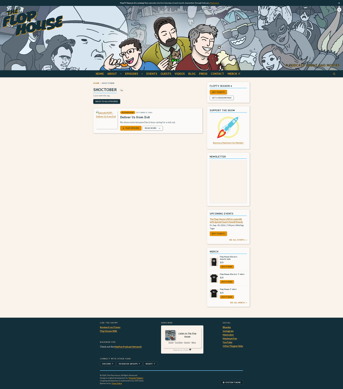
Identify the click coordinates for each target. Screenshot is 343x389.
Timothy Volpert (135, 378)
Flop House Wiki (108, 331)
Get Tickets (218, 92)
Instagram (228, 331)
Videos (180, 73)
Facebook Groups (128, 364)
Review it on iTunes (110, 327)
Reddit (151, 364)
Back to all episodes (107, 101)
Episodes (131, 73)
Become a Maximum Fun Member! (228, 143)
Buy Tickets (218, 234)
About (112, 73)
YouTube (227, 342)
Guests (166, 73)
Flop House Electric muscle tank (228, 257)
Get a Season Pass (221, 98)
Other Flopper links (233, 346)
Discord (108, 364)
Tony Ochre (117, 383)
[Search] (334, 73)
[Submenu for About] (120, 74)
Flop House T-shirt (228, 289)
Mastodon (228, 334)
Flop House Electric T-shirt (232, 274)
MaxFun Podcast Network (128, 346)
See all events (238, 240)
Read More (154, 128)
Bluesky (227, 327)
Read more (214, 3)
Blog (192, 73)
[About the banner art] (339, 10)
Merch (235, 74)
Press (203, 73)
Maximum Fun (230, 338)
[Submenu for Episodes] (142, 74)
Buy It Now (227, 267)
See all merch (238, 303)
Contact (217, 73)
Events (151, 73)
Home (100, 73)
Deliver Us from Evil (135, 117)
